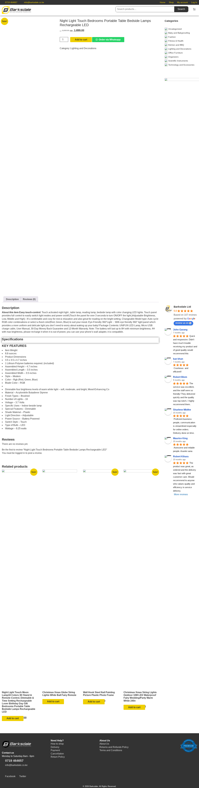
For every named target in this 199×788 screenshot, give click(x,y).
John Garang (180, 329)
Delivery (55, 747)
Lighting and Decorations (83, 48)
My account (182, 2)
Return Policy (58, 757)
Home (162, 2)
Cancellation (57, 753)
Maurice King (180, 438)
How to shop (57, 744)
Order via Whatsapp (110, 39)
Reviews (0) (29, 299)
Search (181, 9)
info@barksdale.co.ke (34, 2)
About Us (104, 744)
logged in (20, 453)
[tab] (12, 299)
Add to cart (81, 39)
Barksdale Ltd (182, 306)
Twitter (22, 776)
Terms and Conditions (111, 750)
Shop (171, 2)
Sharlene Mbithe (182, 409)
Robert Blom (180, 377)
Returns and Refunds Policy (114, 747)
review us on (182, 323)
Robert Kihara (181, 456)
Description (12, 299)
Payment (55, 750)
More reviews (181, 494)
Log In (194, 2)
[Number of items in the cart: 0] (194, 9)
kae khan (178, 359)
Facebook (10, 776)
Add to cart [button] (13, 718)
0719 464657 (11, 2)
